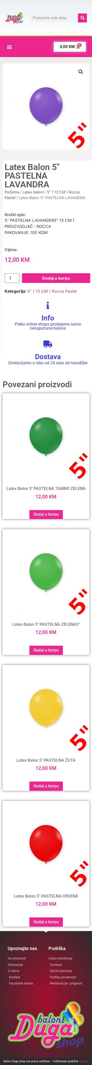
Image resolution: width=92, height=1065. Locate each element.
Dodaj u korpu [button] (46, 514)
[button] (9, 47)
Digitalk (84, 1061)
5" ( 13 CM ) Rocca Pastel (52, 291)
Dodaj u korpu (56, 278)
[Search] (82, 18)
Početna (12, 192)
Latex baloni (33, 192)
